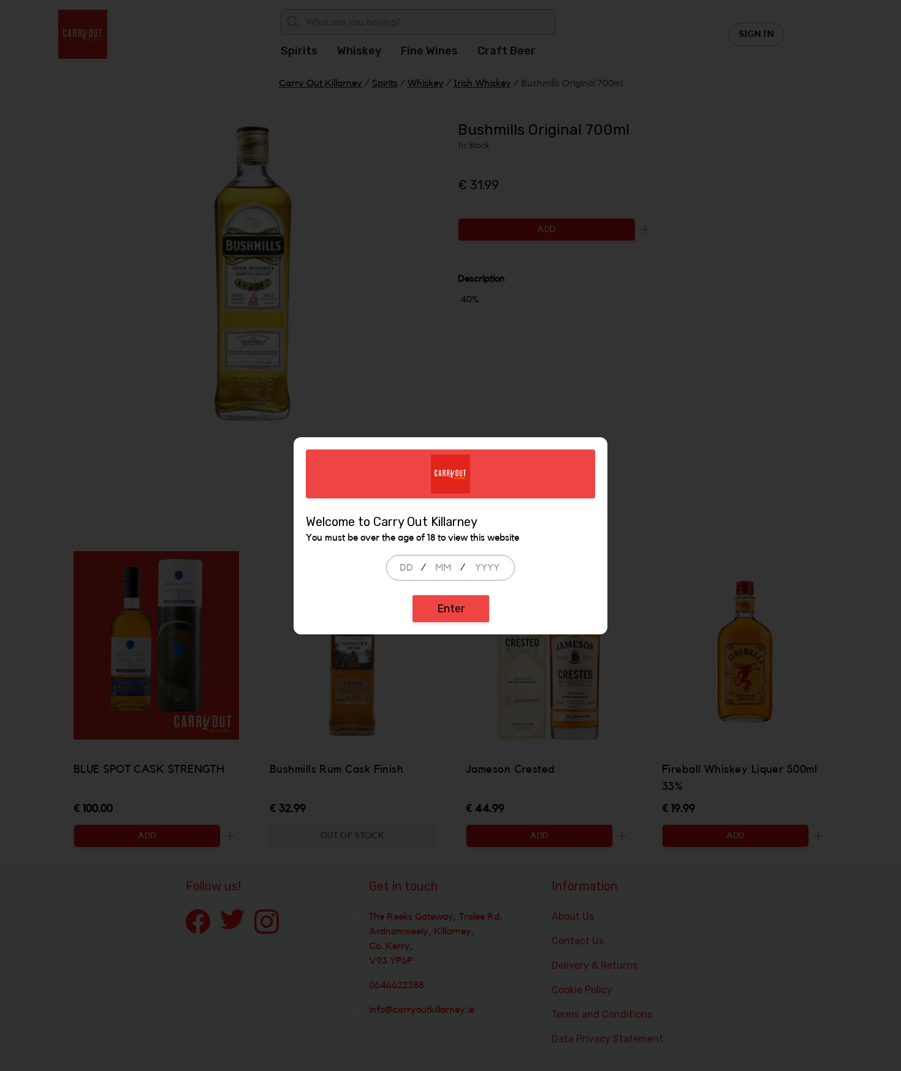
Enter (451, 608)
